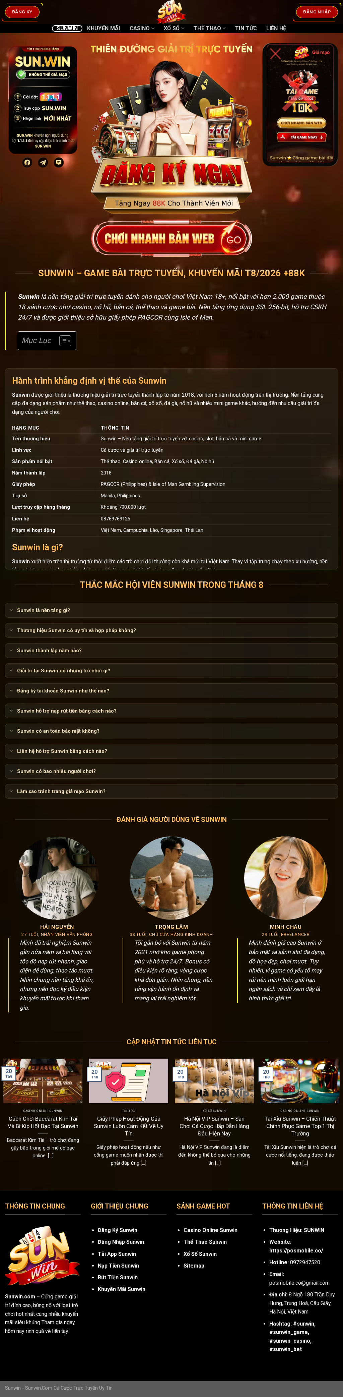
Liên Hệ (276, 28)
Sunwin (67, 28)
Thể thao (207, 28)
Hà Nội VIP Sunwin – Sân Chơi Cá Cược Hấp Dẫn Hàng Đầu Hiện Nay (214, 1126)
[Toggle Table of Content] (61, 340)
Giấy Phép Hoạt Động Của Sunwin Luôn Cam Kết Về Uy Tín (128, 1126)
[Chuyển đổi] (10, 611)
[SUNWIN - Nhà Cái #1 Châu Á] (171, 12)
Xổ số (172, 28)
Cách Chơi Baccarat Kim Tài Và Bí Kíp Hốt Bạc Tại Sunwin (43, 1122)
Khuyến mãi (103, 28)
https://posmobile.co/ (296, 1250)
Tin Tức (246, 28)
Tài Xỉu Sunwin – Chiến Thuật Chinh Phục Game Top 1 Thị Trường (300, 1126)
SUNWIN (314, 1230)
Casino (140, 28)
